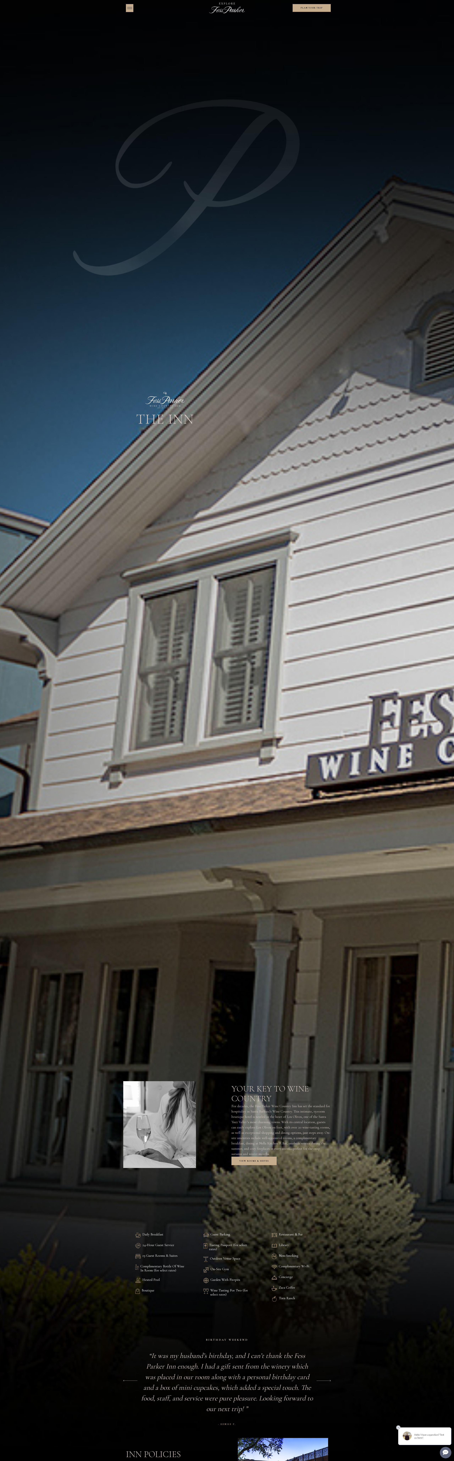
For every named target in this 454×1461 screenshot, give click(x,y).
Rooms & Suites (204, 1187)
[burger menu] (129, 8)
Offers (277, 1187)
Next (324, 1380)
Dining (258, 1187)
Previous (130, 1380)
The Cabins (235, 1187)
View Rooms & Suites (254, 1161)
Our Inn (176, 1187)
